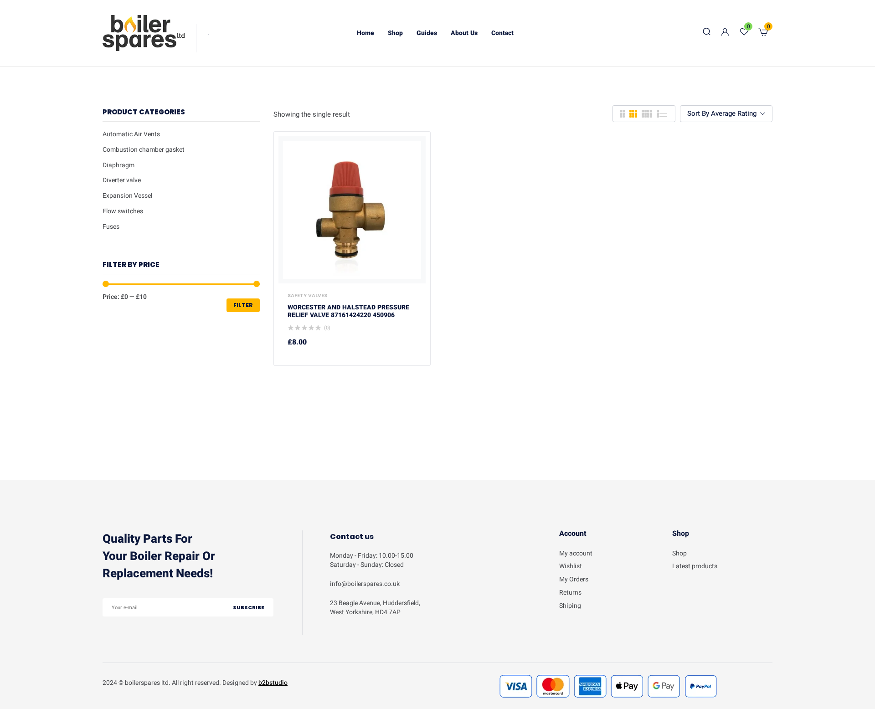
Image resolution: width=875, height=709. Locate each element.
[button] (763, 33)
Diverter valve (122, 180)
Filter (243, 305)
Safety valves (307, 295)
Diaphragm (118, 165)
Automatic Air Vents (131, 134)
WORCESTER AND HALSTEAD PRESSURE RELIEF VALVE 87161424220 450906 (348, 311)
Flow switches (123, 211)
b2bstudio (273, 683)
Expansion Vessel (127, 195)
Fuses (111, 226)
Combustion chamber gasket (144, 149)
